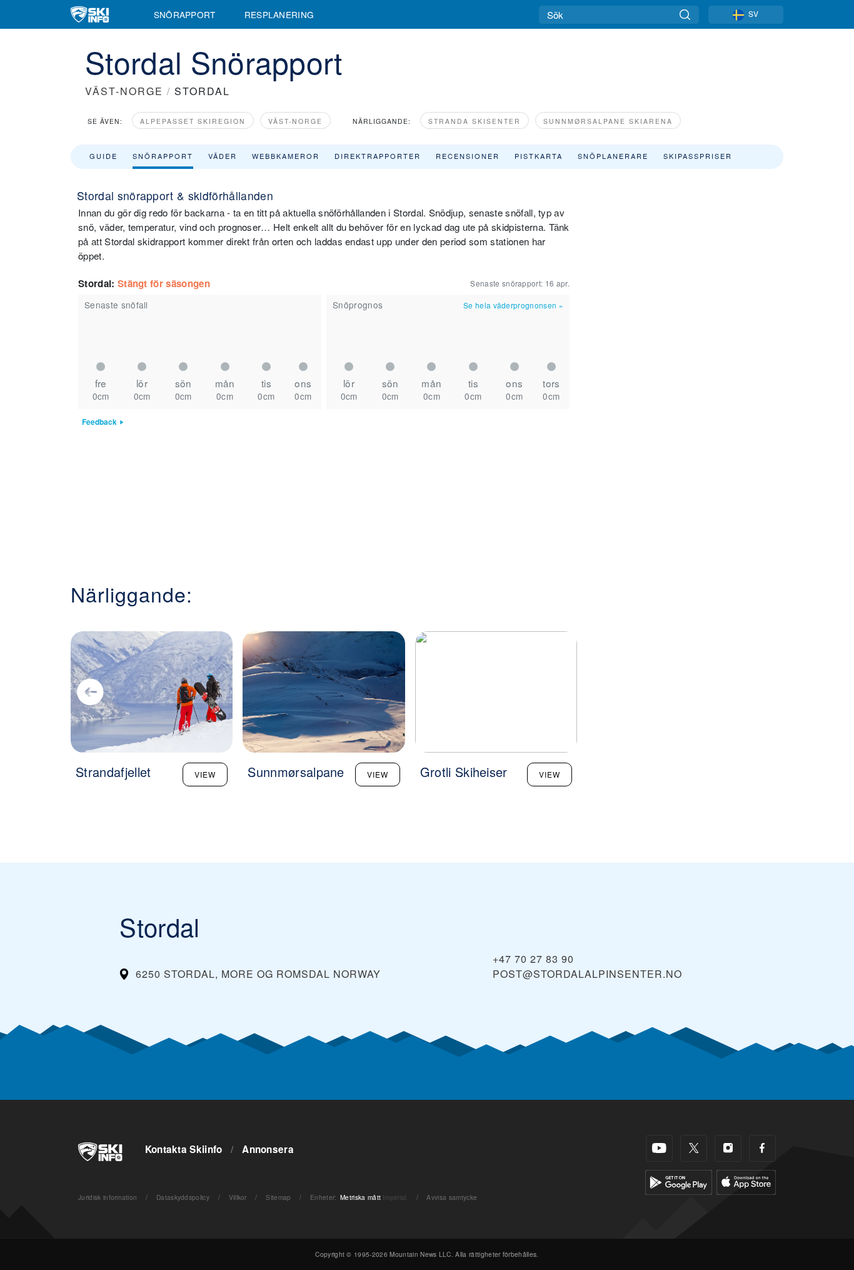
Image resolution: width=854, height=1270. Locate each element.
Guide (103, 156)
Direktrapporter (377, 156)
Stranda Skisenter (474, 121)
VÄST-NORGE (124, 91)
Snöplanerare (613, 156)
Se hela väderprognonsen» (513, 305)
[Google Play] (678, 1180)
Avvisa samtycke (451, 1197)
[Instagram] (728, 1148)
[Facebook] (762, 1148)
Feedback (99, 422)
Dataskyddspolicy (182, 1197)
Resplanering (279, 14)
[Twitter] (693, 1148)
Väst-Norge (295, 121)
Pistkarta (539, 156)
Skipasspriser (697, 156)
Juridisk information (107, 1197)
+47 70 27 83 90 (533, 959)
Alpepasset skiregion (193, 121)
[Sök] (685, 15)
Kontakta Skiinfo (184, 1149)
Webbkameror (285, 156)
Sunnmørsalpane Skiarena (608, 121)
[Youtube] (659, 1148)
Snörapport (185, 14)
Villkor (238, 1197)
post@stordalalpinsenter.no (587, 974)
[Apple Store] (746, 1180)
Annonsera (268, 1149)
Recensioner (468, 156)
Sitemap (278, 1197)
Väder (222, 156)
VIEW (205, 774)
